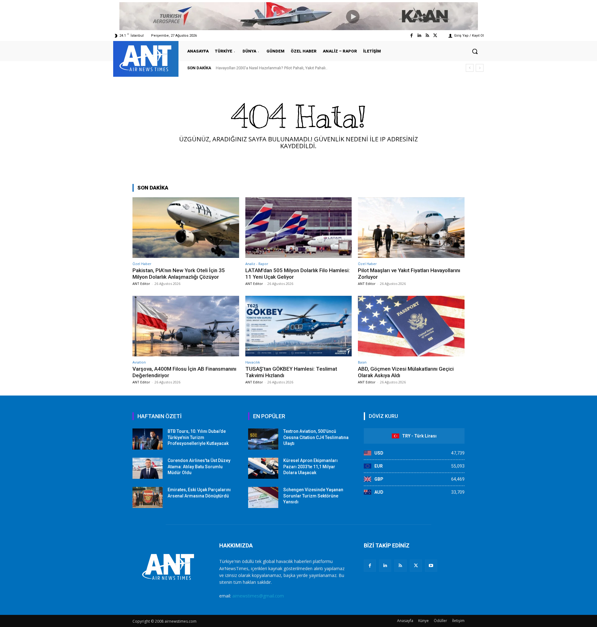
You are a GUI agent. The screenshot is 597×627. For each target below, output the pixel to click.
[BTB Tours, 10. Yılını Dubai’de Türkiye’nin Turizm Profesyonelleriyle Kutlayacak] (147, 439)
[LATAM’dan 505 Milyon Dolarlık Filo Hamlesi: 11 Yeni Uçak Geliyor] (298, 227)
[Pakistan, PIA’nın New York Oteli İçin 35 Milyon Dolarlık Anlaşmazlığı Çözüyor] (185, 227)
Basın (362, 362)
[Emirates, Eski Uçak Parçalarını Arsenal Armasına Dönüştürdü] (147, 497)
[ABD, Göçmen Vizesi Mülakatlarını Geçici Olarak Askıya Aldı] (411, 326)
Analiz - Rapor (256, 263)
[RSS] (400, 566)
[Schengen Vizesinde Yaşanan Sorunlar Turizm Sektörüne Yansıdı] (263, 497)
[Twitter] (435, 35)
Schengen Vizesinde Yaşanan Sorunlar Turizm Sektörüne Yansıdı (313, 495)
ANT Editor (141, 283)
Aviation (139, 362)
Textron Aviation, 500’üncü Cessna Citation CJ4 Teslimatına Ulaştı (316, 437)
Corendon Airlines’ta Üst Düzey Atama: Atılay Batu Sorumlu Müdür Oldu (199, 466)
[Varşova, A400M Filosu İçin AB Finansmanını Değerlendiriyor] (185, 326)
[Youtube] (431, 566)
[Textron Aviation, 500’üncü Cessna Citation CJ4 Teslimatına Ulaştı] (263, 439)
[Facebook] (411, 35)
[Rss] (427, 35)
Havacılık (252, 362)
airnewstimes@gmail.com (258, 596)
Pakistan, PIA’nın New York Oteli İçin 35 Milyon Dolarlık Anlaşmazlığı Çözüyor (178, 273)
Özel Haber (141, 263)
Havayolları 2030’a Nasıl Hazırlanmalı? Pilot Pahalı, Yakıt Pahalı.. (271, 68)
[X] (416, 566)
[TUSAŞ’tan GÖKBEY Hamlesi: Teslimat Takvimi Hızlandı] (298, 326)
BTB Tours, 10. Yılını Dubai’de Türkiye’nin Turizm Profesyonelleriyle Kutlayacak (198, 437)
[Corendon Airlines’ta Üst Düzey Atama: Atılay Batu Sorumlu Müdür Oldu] (147, 468)
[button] (475, 51)
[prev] (470, 68)
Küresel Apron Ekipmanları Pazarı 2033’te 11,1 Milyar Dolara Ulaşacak (310, 466)
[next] (480, 68)
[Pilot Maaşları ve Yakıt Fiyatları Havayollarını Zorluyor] (411, 227)
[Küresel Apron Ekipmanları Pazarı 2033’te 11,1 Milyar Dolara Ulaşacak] (263, 468)
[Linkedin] (419, 35)
